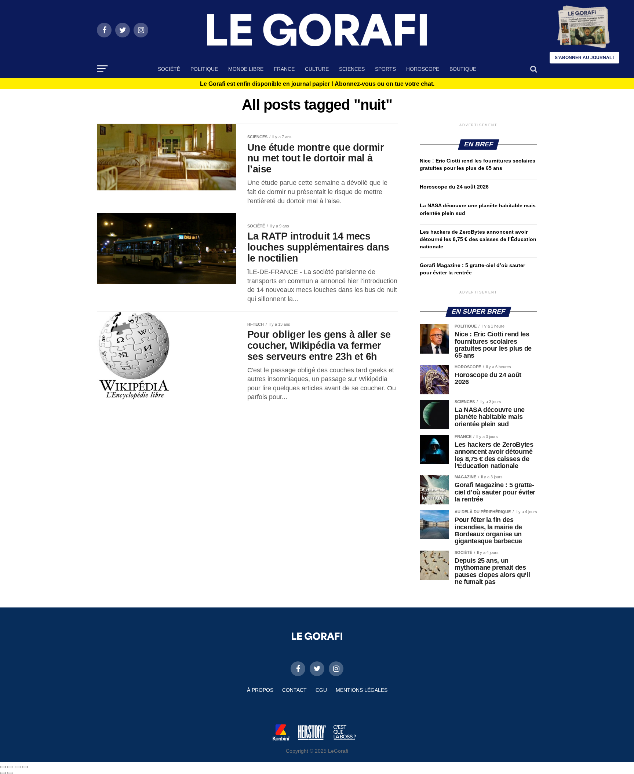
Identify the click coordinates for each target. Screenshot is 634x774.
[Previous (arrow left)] (3, 773)
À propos (260, 690)
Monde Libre (245, 69)
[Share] (10, 767)
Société (169, 69)
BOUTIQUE (462, 69)
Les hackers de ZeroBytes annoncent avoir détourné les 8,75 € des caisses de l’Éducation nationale (478, 239)
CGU (321, 690)
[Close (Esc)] (3, 767)
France (284, 69)
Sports (385, 69)
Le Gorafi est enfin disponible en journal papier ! (317, 84)
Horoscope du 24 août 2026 (454, 187)
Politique (204, 69)
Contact (294, 690)
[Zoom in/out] (25, 767)
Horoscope (422, 69)
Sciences (352, 69)
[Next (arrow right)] (10, 773)
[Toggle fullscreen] (18, 767)
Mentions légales (361, 690)
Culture (317, 69)
